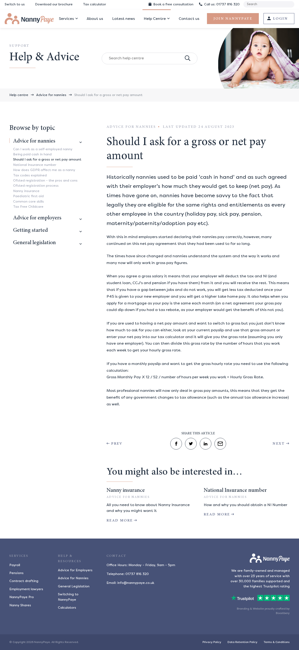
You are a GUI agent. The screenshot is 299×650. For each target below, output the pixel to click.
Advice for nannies (51, 95)
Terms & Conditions (277, 642)
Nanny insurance (26, 191)
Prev (117, 444)
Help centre (18, 95)
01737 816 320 (222, 4)
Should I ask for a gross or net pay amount (108, 95)
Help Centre (155, 18)
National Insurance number (34, 165)
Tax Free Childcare (28, 207)
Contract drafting (23, 581)
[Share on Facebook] (176, 444)
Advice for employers (37, 218)
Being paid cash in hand (32, 154)
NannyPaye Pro (21, 597)
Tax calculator (94, 4)
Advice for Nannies (73, 578)
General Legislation (73, 586)
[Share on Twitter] (191, 444)
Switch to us (15, 4)
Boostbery (283, 613)
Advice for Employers (75, 570)
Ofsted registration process (36, 186)
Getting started (30, 230)
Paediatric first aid (28, 196)
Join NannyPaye (233, 19)
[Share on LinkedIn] (205, 444)
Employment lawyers (26, 589)
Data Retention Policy (242, 642)
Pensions (16, 573)
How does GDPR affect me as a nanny (44, 170)
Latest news (123, 18)
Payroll (14, 565)
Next (279, 444)
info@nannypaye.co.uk (135, 583)
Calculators (67, 608)
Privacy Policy (212, 642)
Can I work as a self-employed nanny (42, 149)
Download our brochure (54, 4)
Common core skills (28, 202)
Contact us (189, 18)
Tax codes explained (30, 175)
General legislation (34, 243)
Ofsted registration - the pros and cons (45, 180)
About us (95, 18)
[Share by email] (220, 444)
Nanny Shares (20, 605)
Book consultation (172, 4)
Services (66, 18)
